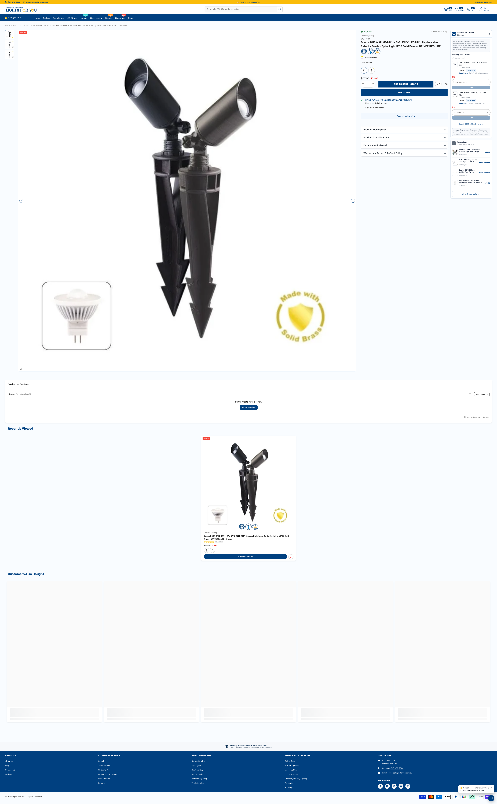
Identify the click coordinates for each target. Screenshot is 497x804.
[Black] (371, 70)
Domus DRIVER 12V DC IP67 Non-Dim (473, 94)
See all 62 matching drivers (471, 124)
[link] (438, 84)
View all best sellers (471, 194)
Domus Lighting (367, 36)
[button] (21, 201)
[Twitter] (407, 786)
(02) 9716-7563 (396, 768)
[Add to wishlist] (290, 556)
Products (17, 25)
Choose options (245, 556)
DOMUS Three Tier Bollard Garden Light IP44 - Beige (469, 150)
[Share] (445, 84)
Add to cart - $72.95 (406, 84)
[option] (187, 201)
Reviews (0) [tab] (13, 394)
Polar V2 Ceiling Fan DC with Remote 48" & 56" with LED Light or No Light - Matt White (468, 161)
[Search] (279, 9)
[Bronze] (364, 70)
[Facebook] (380, 786)
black (212, 550)
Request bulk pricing (406, 116)
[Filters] (470, 394)
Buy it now (404, 92)
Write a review (248, 407)
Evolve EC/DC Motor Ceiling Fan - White (467, 171)
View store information (374, 108)
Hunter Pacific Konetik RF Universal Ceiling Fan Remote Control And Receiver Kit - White (470, 181)
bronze (206, 550)
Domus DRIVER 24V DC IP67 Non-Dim (473, 63)
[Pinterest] (394, 786)
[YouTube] (401, 786)
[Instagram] (387, 786)
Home (7, 25)
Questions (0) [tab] (25, 394)
